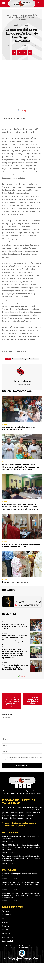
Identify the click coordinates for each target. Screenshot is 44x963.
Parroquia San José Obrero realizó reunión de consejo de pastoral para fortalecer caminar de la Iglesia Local (20, 506)
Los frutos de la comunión (15, 582)
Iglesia (4, 424)
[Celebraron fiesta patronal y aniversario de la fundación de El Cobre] (22, 526)
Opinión (16, 15)
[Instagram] (20, 786)
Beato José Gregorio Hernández (25, 359)
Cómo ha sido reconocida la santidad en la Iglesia (32, 700)
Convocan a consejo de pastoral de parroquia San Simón (19, 428)
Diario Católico (13, 46)
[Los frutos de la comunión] (22, 564)
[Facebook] (14, 52)
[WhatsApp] (30, 52)
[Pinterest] (24, 52)
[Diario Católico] (22, 371)
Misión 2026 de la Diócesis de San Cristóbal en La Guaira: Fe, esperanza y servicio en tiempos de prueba (20, 467)
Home (9, 15)
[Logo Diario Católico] (22, 3)
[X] (19, 52)
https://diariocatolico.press (22, 384)
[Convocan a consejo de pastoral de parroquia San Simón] (22, 409)
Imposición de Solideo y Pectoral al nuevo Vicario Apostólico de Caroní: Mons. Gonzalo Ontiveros (12, 702)
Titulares (27, 25)
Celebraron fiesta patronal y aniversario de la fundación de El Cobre (21, 545)
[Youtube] (29, 786)
